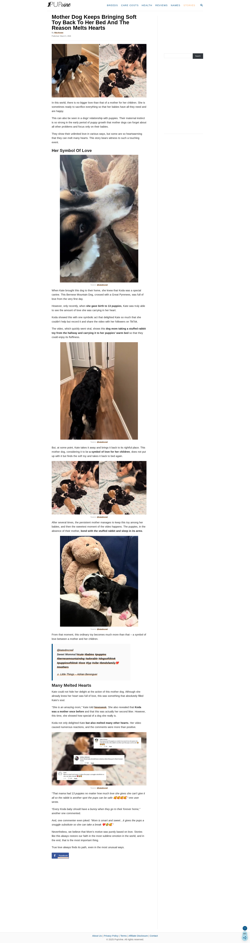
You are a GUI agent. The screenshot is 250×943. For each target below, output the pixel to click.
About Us (97, 936)
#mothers (63, 667)
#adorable (91, 658)
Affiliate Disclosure (138, 936)
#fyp (88, 662)
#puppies (100, 654)
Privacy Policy (111, 936)
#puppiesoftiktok (67, 662)
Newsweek (100, 707)
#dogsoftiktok (106, 658)
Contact (154, 936)
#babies (89, 654)
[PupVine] (71, 5)
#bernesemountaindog (71, 658)
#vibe (95, 662)
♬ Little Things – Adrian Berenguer (77, 674)
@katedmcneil (102, 285)
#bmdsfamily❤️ (109, 662)
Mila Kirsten (58, 33)
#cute (80, 654)
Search (198, 56)
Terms (123, 936)
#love (82, 662)
